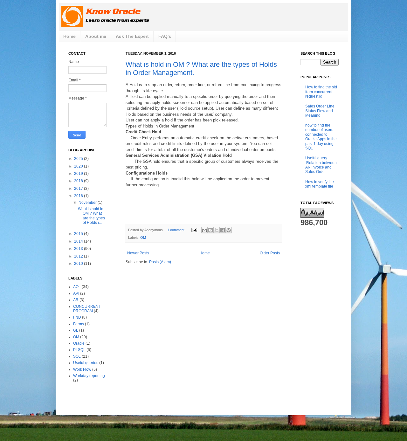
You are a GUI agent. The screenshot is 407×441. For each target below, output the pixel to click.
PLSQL (79, 350)
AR (76, 300)
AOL (77, 287)
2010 (79, 263)
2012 (79, 256)
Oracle (79, 343)
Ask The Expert (132, 36)
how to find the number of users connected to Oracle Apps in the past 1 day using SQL (321, 136)
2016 (79, 196)
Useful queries (85, 363)
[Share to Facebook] (222, 230)
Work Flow (82, 369)
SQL (77, 356)
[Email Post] (194, 230)
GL (75, 330)
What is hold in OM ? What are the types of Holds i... (91, 216)
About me (95, 36)
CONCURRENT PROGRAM (87, 308)
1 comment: (176, 230)
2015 (79, 233)
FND (77, 317)
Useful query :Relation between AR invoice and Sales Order (321, 165)
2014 (79, 241)
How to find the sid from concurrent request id (321, 92)
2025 (79, 158)
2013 (79, 248)
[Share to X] (216, 230)
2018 (79, 181)
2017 (79, 188)
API (76, 293)
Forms (78, 324)
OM (143, 237)
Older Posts (270, 253)
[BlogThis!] (210, 230)
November (88, 202)
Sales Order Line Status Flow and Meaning (320, 111)
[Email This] (204, 230)
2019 (79, 173)
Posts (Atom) (160, 262)
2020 (79, 166)
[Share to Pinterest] (228, 230)
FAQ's (164, 36)
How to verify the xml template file (319, 184)
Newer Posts (138, 253)
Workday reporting (89, 376)
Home (69, 36)
